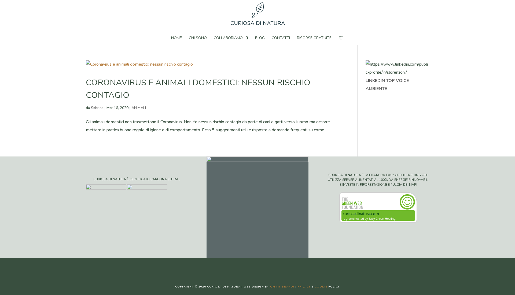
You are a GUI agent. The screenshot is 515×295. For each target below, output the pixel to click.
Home (176, 38)
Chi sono (198, 38)
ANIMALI (138, 107)
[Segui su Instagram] (263, 266)
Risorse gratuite (314, 38)
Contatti (281, 38)
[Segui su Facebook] (241, 266)
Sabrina (97, 107)
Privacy (304, 287)
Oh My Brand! (282, 287)
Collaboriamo (228, 38)
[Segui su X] (252, 266)
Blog (260, 38)
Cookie (321, 287)
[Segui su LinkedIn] (273, 266)
